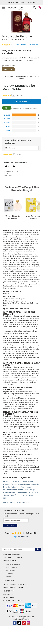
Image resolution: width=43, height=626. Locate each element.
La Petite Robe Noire (16, 487)
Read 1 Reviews (21, 45)
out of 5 (31, 533)
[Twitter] (19, 623)
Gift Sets (9, 574)
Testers (9, 577)
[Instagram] (28, 623)
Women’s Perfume (13, 564)
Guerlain (8, 39)
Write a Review (33, 45)
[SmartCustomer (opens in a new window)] (22, 536)
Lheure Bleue (27, 481)
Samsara (16, 481)
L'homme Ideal (9, 492)
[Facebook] (15, 623)
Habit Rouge (30, 490)
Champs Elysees (10, 484)
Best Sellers (10, 571)
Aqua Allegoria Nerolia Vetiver (22, 495)
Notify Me (8, 69)
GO (38, 549)
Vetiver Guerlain (16, 490)
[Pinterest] (24, 623)
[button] (3, 7)
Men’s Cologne (11, 567)
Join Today (10, 525)
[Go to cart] (39, 7)
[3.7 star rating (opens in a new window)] (18, 533)
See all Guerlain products (15, 502)
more (29, 487)
